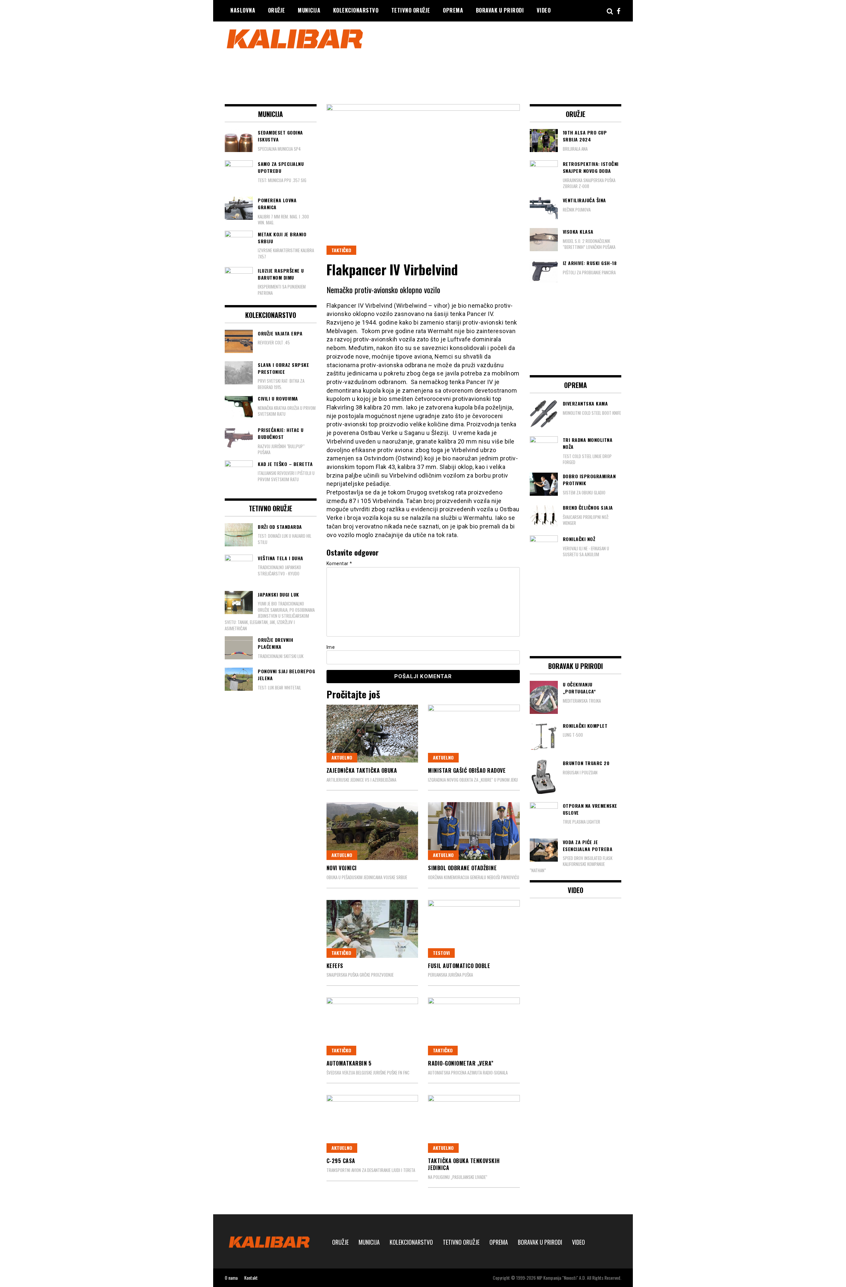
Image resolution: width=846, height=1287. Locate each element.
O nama (231, 1277)
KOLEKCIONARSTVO (356, 10)
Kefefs (335, 966)
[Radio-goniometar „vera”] (474, 1026)
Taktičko (341, 250)
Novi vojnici (342, 868)
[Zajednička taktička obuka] (372, 733)
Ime (331, 647)
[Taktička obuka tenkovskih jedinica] (474, 1124)
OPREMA (453, 10)
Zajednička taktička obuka (362, 770)
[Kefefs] (372, 929)
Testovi (441, 952)
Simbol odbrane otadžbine (462, 868)
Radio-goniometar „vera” (461, 1063)
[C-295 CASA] (372, 1124)
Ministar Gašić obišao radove (467, 770)
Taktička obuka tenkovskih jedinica (464, 1164)
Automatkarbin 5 (349, 1063)
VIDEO (544, 10)
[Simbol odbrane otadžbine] (474, 831)
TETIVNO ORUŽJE (410, 10)
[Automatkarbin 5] (372, 1026)
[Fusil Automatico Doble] (474, 929)
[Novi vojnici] (372, 831)
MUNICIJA (309, 10)
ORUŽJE (276, 10)
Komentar (339, 563)
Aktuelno (341, 757)
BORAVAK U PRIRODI (500, 10)
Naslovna (242, 10)
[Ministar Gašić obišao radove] (474, 733)
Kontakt (251, 1277)
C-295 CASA (341, 1161)
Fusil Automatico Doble (459, 966)
